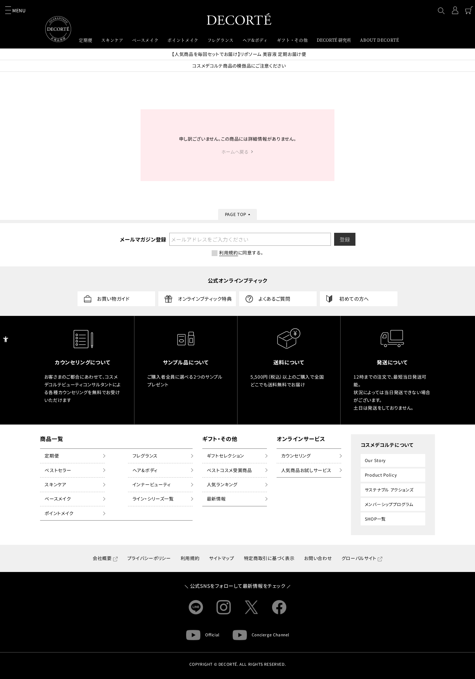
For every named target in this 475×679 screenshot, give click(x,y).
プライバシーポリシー (149, 558)
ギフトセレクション (225, 455)
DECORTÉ (239, 19)
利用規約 (190, 558)
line (195, 607)
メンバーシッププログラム (389, 504)
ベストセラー (58, 470)
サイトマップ (221, 558)
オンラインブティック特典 (205, 298)
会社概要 (102, 558)
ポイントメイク (59, 513)
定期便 (52, 455)
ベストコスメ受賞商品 (229, 470)
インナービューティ (151, 484)
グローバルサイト (359, 558)
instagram (223, 607)
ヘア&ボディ (145, 470)
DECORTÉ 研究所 (334, 40)
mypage (455, 10)
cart (469, 10)
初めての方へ (354, 298)
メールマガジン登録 (143, 239)
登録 (345, 239)
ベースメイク (58, 498)
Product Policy (381, 475)
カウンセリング (296, 455)
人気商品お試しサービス (306, 470)
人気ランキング (222, 484)
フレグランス (145, 455)
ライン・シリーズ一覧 (153, 498)
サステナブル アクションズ (389, 490)
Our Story (375, 460)
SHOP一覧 (375, 519)
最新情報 (216, 498)
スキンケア (56, 484)
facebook (279, 607)
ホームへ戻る (234, 151)
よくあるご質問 (274, 298)
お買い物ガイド (113, 298)
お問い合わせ (318, 558)
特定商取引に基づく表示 (269, 558)
